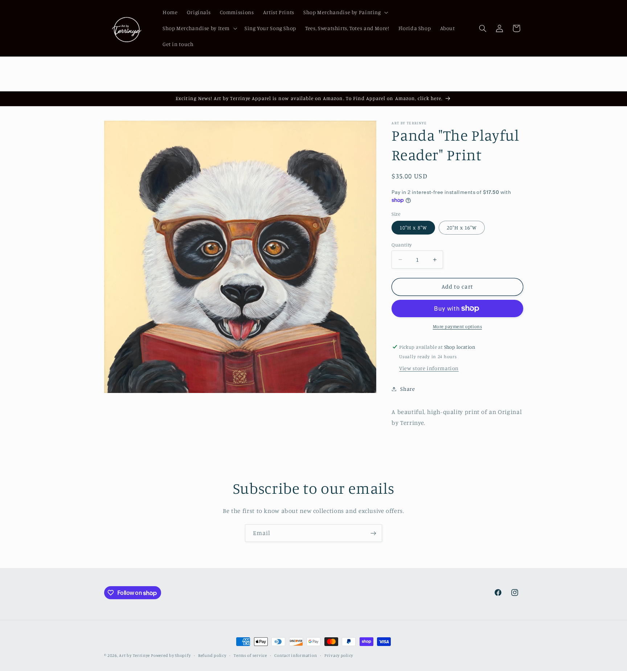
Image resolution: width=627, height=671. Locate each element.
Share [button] (407, 389)
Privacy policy (338, 655)
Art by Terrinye (134, 655)
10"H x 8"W (413, 227)
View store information (429, 368)
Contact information (295, 655)
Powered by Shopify (170, 655)
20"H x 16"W (462, 227)
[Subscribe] (373, 533)
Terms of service (250, 655)
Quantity (401, 245)
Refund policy (212, 655)
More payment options (457, 326)
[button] (345, 12)
